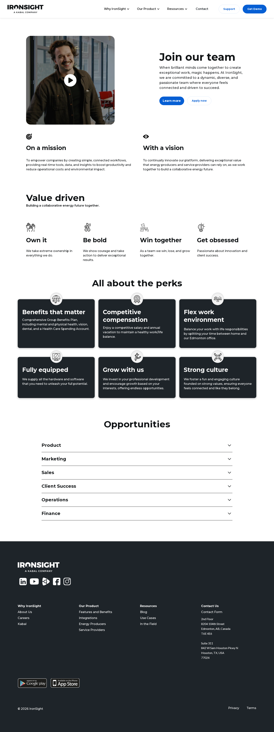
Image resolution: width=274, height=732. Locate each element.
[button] (116, 9)
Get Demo (254, 9)
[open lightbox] (70, 80)
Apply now (199, 100)
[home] (25, 9)
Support (229, 9)
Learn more (172, 101)
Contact (202, 9)
